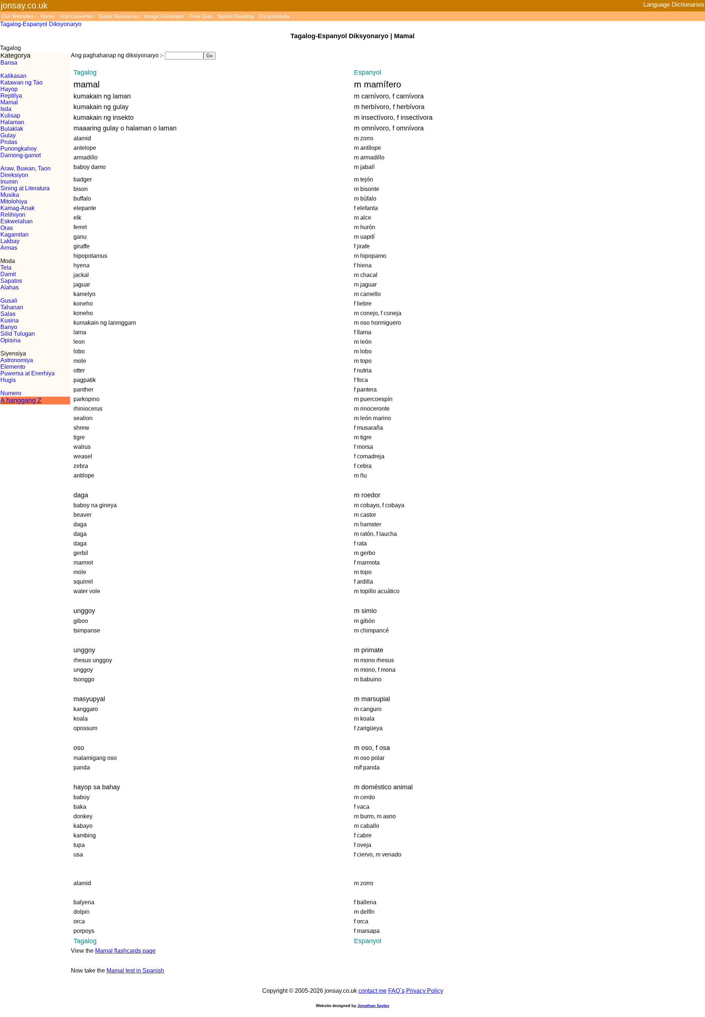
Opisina (10, 340)
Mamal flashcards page (125, 951)
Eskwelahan (16, 221)
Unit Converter (76, 16)
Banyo (8, 327)
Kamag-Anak (17, 208)
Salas (7, 314)
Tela (5, 267)
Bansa (8, 62)
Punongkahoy (18, 148)
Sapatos (11, 281)
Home (47, 16)
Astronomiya (16, 360)
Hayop (9, 89)
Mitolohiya (13, 201)
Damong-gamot (20, 155)
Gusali (8, 300)
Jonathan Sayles (373, 1005)
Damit (8, 274)
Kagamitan (14, 234)
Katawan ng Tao (21, 82)
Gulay (8, 135)
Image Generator (164, 16)
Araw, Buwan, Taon (25, 168)
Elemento (12, 367)
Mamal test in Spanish (135, 970)
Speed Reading (236, 16)
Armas (8, 248)
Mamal (9, 102)
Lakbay (9, 241)
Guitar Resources (118, 16)
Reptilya (11, 96)
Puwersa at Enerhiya (27, 373)
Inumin (9, 181)
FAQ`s (396, 991)
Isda (5, 109)
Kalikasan (13, 76)
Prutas (8, 142)
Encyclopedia (274, 16)
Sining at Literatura (25, 188)
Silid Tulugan (17, 334)
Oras (6, 228)
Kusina (9, 320)
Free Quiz (201, 16)
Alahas (9, 287)
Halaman (12, 122)
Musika (9, 195)
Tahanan (11, 307)
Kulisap (10, 115)
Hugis (8, 380)
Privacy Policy (424, 991)
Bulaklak (11, 129)
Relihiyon (12, 215)
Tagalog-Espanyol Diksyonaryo (41, 24)
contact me (372, 991)
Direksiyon (14, 175)
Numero (10, 393)
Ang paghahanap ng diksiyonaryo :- (117, 55)
